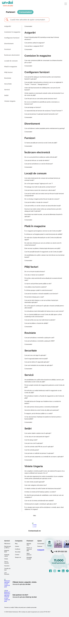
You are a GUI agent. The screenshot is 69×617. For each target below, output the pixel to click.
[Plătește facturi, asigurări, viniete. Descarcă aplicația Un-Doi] (8, 583)
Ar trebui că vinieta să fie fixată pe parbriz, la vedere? (40, 492)
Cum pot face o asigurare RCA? (34, 46)
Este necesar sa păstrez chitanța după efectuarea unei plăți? (42, 248)
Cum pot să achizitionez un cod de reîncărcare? (38, 163)
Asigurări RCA (6, 551)
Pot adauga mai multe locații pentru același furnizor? (40, 187)
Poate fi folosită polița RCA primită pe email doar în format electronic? (41, 38)
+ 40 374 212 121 (60, 551)
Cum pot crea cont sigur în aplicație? (35, 355)
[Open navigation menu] (65, 4)
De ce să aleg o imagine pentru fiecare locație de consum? (41, 199)
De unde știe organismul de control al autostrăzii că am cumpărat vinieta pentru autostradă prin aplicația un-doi (43, 477)
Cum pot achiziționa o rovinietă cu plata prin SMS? (39, 341)
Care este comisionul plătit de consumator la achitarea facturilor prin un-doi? (43, 61)
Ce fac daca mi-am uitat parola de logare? (36, 436)
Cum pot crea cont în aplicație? (33, 443)
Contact (17, 554)
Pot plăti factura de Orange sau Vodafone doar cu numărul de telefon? (42, 402)
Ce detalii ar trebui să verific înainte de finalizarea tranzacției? (42, 488)
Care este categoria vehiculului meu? (35, 485)
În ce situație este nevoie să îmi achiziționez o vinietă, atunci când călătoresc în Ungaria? (44, 508)
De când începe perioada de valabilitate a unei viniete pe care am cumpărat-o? (44, 496)
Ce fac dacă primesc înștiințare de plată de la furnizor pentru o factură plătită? (42, 418)
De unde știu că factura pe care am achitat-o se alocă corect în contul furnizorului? (42, 244)
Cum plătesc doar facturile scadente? (35, 287)
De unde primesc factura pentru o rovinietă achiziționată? (41, 407)
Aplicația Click (29, 544)
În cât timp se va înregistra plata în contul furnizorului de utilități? (43, 234)
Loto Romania (6, 573)
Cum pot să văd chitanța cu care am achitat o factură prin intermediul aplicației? (41, 301)
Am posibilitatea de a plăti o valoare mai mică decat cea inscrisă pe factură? (44, 256)
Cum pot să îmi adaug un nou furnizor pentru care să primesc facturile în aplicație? (42, 78)
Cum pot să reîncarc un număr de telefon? (36, 160)
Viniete (6, 558)
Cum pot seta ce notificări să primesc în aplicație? (39, 453)
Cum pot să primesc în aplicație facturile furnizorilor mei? (41, 114)
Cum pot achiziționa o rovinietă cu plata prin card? (39, 337)
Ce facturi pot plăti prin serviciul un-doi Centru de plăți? (40, 142)
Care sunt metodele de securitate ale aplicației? (38, 365)
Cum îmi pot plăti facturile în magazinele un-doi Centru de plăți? (43, 251)
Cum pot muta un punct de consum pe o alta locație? (40, 190)
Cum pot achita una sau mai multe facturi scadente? (39, 320)
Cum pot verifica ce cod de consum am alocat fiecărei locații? (42, 205)
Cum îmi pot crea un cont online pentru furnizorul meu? (40, 98)
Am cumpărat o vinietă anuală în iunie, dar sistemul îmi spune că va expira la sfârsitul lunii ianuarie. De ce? (44, 472)
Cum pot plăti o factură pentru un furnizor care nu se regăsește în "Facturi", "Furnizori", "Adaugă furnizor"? (43, 83)
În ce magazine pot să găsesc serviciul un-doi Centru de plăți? (42, 231)
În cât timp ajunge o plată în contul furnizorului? (38, 290)
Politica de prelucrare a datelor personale (25, 607)
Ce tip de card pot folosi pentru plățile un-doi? (37, 283)
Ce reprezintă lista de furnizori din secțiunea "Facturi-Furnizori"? (43, 110)
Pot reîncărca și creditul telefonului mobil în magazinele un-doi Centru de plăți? (43, 391)
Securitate (17, 551)
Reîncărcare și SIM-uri (7, 547)
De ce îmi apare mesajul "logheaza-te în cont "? (38, 183)
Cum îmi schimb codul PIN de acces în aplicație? (39, 446)
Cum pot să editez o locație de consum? (36, 202)
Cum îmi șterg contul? (30, 440)
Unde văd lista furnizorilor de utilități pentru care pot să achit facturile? (42, 89)
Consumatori (25, 12)
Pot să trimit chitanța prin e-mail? (34, 297)
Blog (16, 543)
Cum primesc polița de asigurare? (34, 42)
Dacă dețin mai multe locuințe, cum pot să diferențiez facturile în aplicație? (43, 215)
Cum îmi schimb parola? (31, 450)
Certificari (17, 549)
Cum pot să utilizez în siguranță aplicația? (36, 362)
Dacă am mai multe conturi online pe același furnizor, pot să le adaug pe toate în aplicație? (42, 210)
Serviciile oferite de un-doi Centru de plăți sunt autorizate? (41, 410)
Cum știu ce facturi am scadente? (34, 275)
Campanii (40, 550)
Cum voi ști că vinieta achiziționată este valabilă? (39, 500)
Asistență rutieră (6, 555)
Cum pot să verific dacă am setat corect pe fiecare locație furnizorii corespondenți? (44, 194)
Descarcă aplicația (21, 584)
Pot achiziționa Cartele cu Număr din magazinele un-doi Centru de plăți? (44, 397)
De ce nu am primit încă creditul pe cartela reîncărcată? (40, 157)
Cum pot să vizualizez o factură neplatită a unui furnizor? (41, 293)
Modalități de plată (29, 558)
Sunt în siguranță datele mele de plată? (36, 358)
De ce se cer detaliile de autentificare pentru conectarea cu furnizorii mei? (41, 103)
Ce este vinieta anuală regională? (34, 482)
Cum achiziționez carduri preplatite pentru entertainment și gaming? (44, 128)
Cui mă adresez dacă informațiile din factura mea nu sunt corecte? (44, 311)
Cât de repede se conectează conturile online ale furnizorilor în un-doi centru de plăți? (44, 94)
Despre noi (18, 557)
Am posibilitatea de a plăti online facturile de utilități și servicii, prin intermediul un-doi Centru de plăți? (44, 380)
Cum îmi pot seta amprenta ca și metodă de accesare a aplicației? (44, 456)
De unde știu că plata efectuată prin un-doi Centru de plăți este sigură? (43, 238)
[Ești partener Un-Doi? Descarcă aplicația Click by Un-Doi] (8, 596)
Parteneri (10, 12)
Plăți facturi (7, 543)
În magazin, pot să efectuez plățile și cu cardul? (38, 413)
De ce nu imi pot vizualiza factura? (34, 271)
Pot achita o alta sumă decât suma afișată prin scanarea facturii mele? (43, 279)
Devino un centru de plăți (29, 549)
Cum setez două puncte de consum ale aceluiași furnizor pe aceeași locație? (42, 179)
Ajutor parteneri (29, 554)
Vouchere (6, 565)
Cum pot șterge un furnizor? (32, 107)
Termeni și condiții (9, 607)
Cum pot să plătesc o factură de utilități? (36, 323)
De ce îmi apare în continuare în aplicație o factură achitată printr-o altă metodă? (44, 307)
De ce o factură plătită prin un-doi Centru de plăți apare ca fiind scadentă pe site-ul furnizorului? (43, 315)
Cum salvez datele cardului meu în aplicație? (37, 433)
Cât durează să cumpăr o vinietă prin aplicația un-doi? (40, 504)
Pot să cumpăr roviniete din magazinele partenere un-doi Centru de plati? (44, 386)
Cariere (17, 546)
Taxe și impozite (6, 562)
